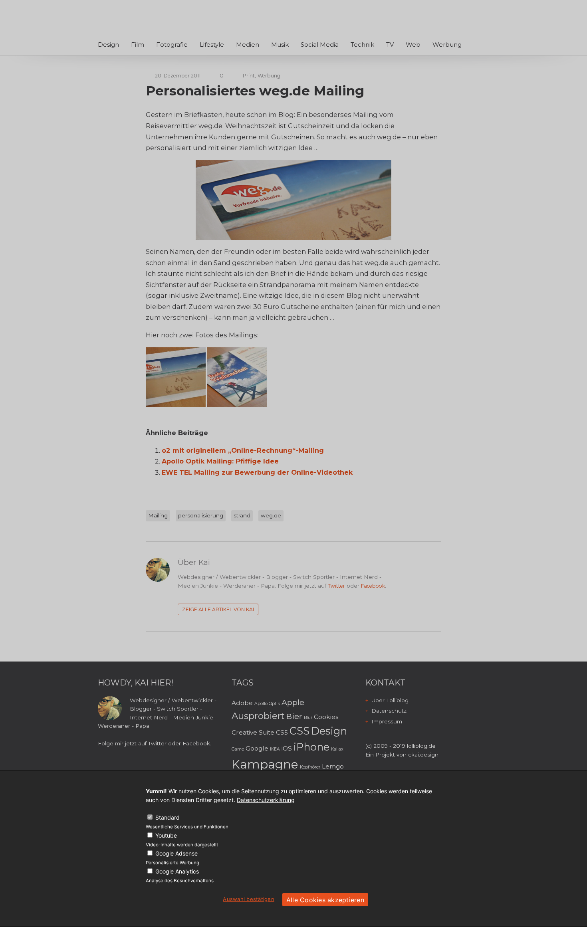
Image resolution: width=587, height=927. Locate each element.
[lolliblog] (135, 18)
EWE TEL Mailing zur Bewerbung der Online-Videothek (257, 472)
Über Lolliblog (390, 700)
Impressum (386, 721)
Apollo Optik (267, 703)
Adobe (242, 703)
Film (137, 44)
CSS (299, 731)
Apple (293, 702)
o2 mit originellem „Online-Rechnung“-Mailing (243, 450)
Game (238, 749)
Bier (294, 716)
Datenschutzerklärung (266, 799)
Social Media (320, 44)
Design (108, 44)
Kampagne (265, 764)
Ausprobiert (258, 715)
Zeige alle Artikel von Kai (218, 609)
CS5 (282, 732)
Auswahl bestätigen (248, 899)
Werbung (447, 44)
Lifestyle (212, 44)
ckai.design (423, 754)
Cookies (326, 717)
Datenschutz (389, 710)
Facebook (373, 586)
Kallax (337, 749)
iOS (287, 748)
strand (242, 515)
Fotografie (172, 44)
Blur (308, 717)
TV (390, 44)
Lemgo (333, 766)
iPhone (311, 747)
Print (249, 76)
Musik (280, 44)
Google (257, 748)
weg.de (271, 515)
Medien (247, 44)
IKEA (275, 749)
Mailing (158, 515)
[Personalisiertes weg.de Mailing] (293, 200)
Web (413, 44)
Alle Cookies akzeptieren (325, 900)
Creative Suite (253, 732)
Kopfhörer (310, 767)
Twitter (336, 586)
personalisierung (200, 515)
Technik (362, 44)
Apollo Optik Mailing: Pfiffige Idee (220, 461)
